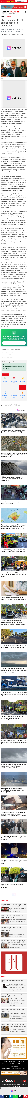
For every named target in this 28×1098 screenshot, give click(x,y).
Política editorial (21, 1061)
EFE (2, 34)
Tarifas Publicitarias (14, 1066)
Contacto (5, 1061)
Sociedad (9, 16)
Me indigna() (22, 396)
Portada (3, 16)
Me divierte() (22, 382)
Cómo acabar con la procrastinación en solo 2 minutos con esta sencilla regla (13, 941)
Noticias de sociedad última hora (9, 354)
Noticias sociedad (5, 349)
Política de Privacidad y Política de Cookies (17, 1063)
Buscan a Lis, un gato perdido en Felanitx (13, 1024)
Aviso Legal (4, 1063)
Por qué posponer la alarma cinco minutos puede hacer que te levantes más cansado (12, 928)
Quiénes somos (12, 1061)
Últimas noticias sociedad (7, 352)
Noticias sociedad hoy (15, 349)
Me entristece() (5, 396)
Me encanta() (14, 382)
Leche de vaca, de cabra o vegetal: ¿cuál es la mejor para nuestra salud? (13, 905)
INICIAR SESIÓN (4, 1)
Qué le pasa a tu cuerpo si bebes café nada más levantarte (12, 916)
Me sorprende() (14, 396)
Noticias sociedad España (7, 357)
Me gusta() (5, 382)
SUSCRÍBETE (10, 1)
